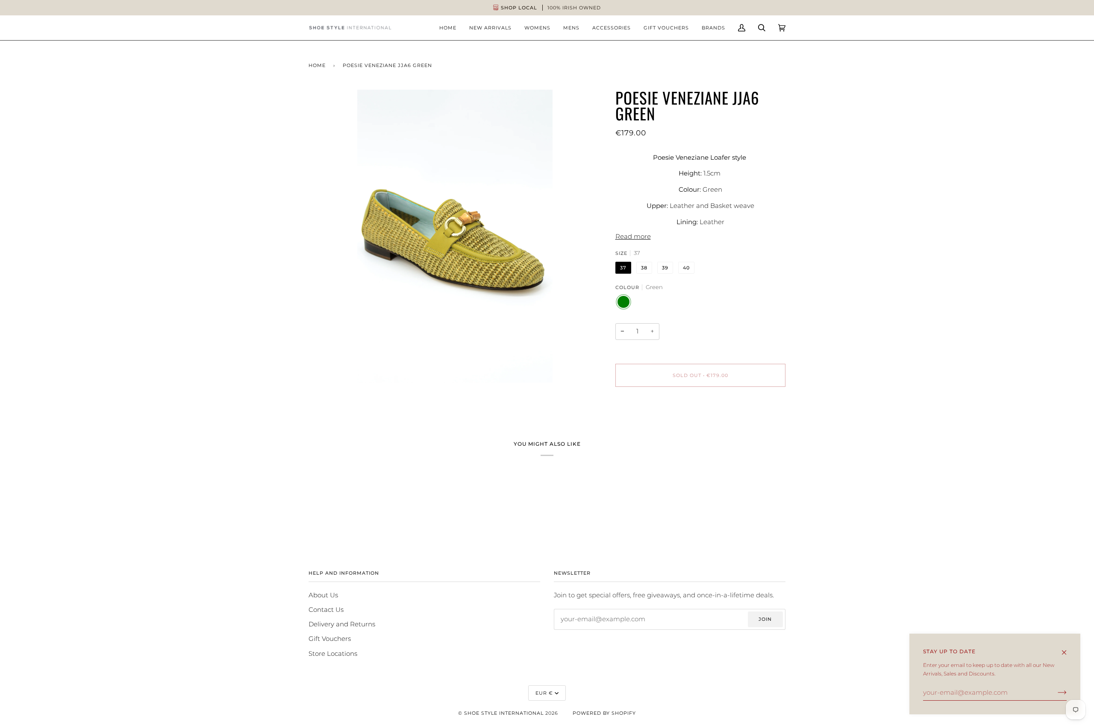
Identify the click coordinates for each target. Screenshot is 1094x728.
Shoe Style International (504, 713)
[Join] (1055, 692)
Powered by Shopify (604, 713)
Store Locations (333, 654)
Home (317, 65)
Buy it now (700, 411)
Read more (633, 236)
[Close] (1067, 649)
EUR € (544, 693)
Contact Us (326, 610)
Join (765, 619)
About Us (323, 595)
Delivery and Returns (342, 624)
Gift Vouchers (330, 639)
